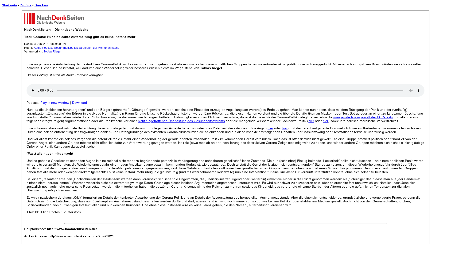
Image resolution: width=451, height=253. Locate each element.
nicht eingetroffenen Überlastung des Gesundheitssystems (181, 121)
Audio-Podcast (43, 47)
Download (79, 102)
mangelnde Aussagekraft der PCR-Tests (363, 117)
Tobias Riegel (52, 51)
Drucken (41, 5)
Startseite (9, 5)
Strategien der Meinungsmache (99, 47)
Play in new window (54, 102)
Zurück (25, 5)
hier (311, 121)
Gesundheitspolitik (66, 47)
